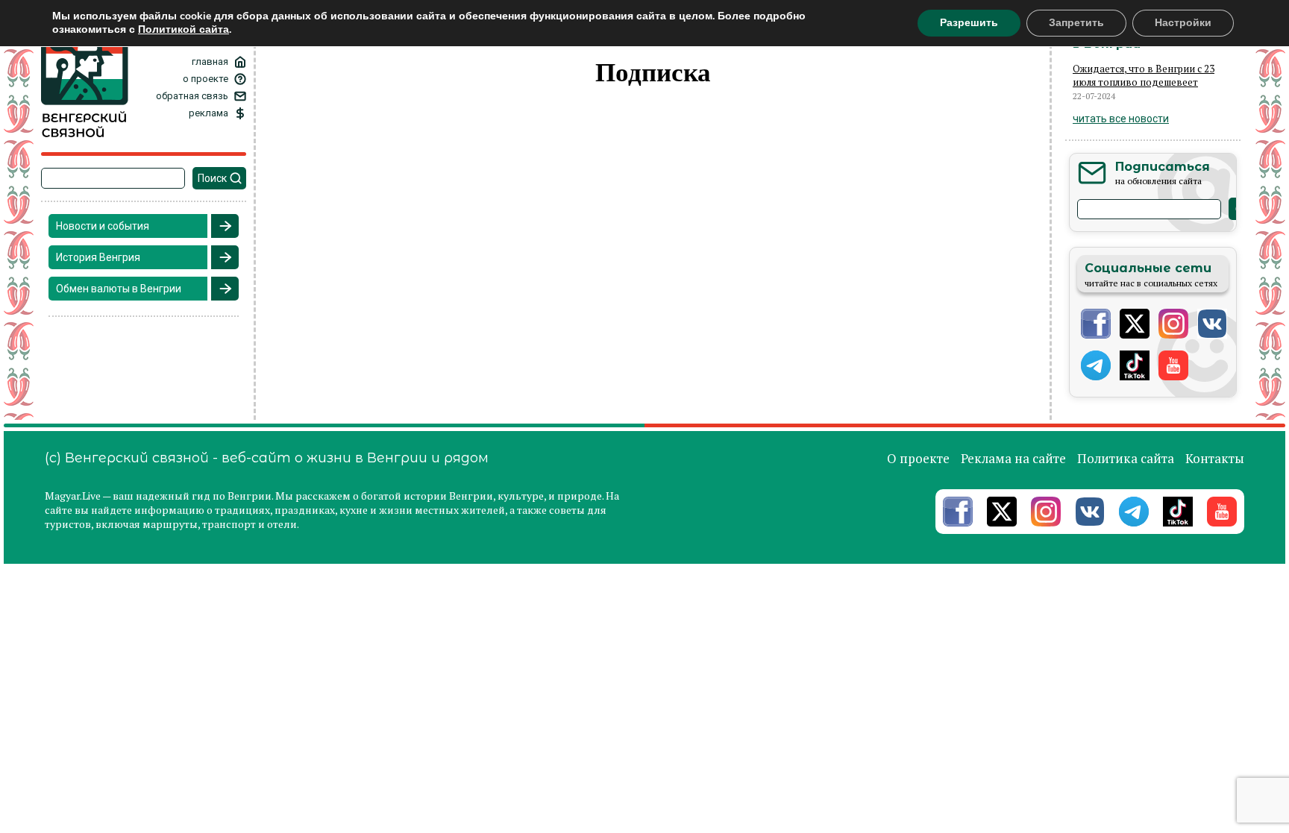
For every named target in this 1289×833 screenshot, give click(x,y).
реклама (208, 113)
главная (210, 61)
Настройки (1183, 23)
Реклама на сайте (1013, 458)
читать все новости (1121, 119)
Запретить (1076, 23)
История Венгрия (98, 257)
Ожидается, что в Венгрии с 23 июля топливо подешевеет (1143, 75)
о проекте (205, 78)
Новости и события (102, 226)
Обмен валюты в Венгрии (118, 289)
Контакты (1214, 458)
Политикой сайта (183, 29)
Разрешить (969, 23)
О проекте (918, 458)
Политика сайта (1125, 458)
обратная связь (192, 95)
